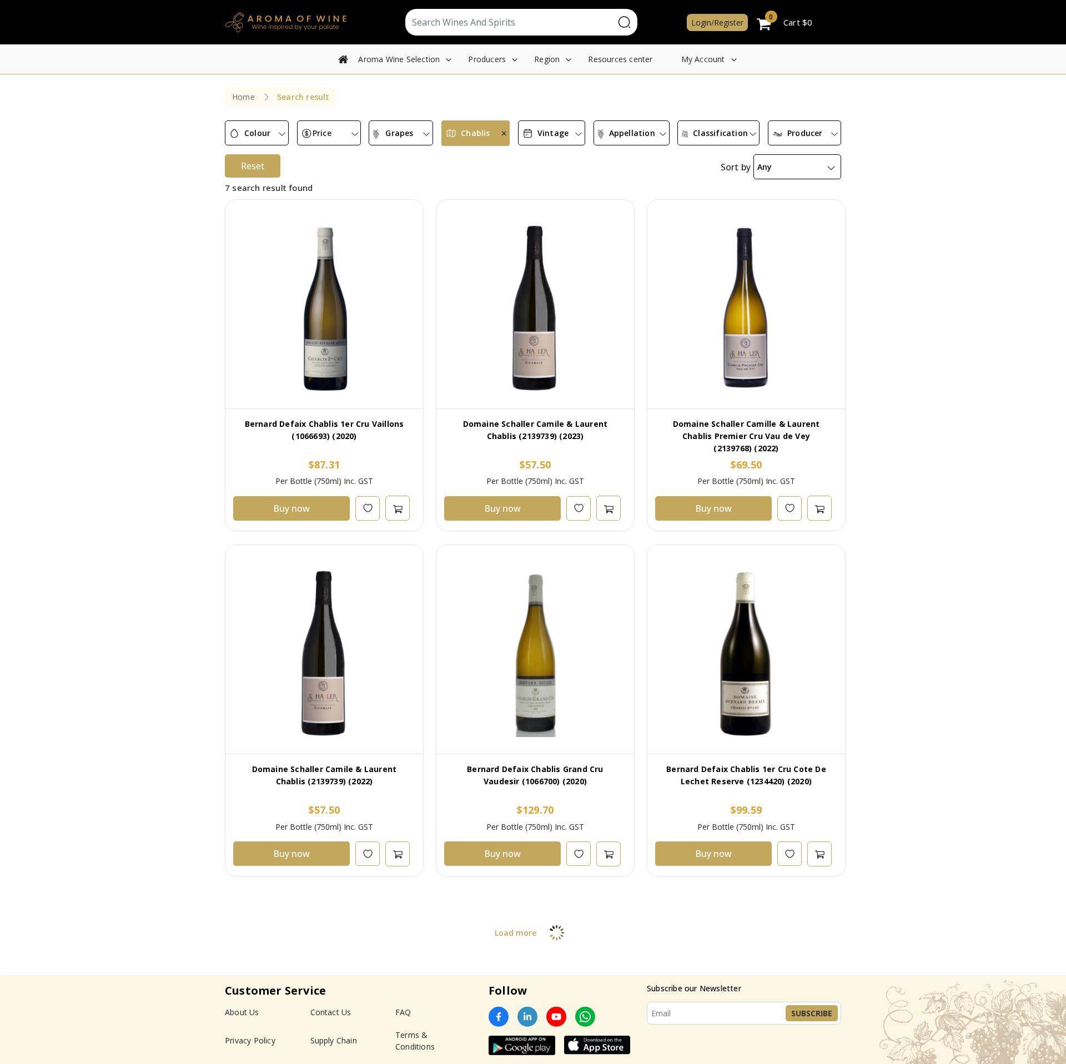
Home (243, 97)
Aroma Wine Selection (399, 59)
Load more (515, 932)
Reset (252, 166)
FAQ (403, 1012)
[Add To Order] (397, 508)
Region (547, 59)
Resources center (620, 59)
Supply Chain (333, 1040)
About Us (242, 1012)
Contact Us (330, 1012)
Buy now (291, 508)
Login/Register (717, 22)
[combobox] (256, 133)
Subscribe (811, 1013)
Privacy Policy (250, 1040)
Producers (487, 59)
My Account (703, 59)
